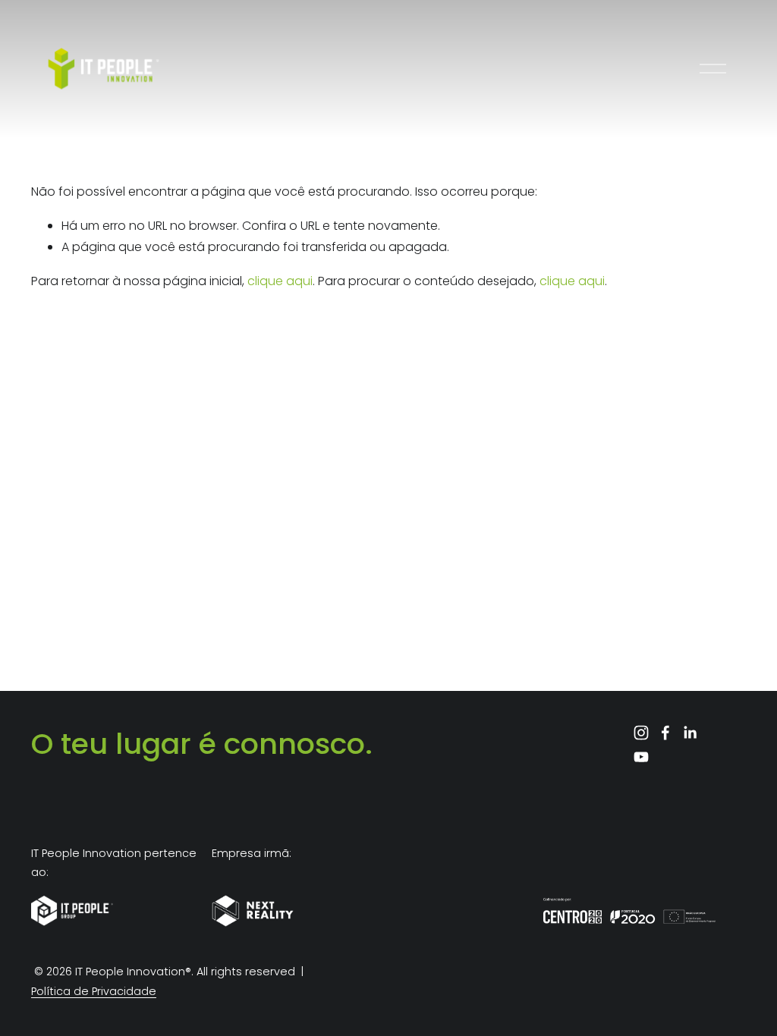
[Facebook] (665, 732)
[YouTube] (641, 756)
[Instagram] (641, 732)
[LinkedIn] (689, 732)
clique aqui (280, 281)
